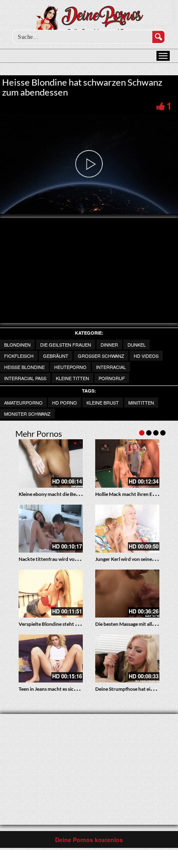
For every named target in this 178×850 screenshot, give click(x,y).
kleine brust (103, 402)
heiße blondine (24, 367)
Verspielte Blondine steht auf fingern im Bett (67, 624)
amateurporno (23, 402)
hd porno (64, 402)
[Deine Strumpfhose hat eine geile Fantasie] (127, 658)
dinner (109, 344)
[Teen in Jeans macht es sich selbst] (51, 658)
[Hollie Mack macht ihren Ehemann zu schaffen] (127, 463)
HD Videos (146, 355)
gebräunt (55, 355)
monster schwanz (27, 413)
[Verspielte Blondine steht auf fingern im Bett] (51, 594)
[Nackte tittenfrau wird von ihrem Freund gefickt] (51, 529)
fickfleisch (19, 355)
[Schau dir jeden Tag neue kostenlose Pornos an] (89, 21)
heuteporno (70, 367)
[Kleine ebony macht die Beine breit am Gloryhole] (51, 463)
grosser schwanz (101, 355)
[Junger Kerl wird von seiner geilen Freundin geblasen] (127, 529)
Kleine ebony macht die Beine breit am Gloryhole (71, 494)
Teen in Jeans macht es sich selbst (54, 689)
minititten (141, 402)
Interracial (111, 367)
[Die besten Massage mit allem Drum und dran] (127, 594)
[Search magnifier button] (158, 37)
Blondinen (17, 344)
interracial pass (25, 378)
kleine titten (72, 378)
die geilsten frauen (65, 344)
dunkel (136, 344)
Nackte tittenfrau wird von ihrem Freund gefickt (71, 559)
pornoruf (112, 378)
